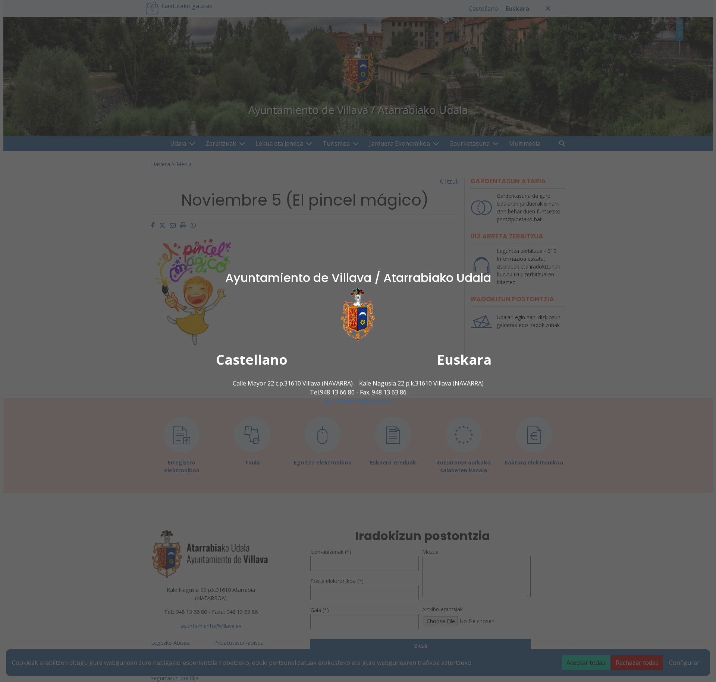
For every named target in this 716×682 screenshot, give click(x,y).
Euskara (464, 359)
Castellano (252, 359)
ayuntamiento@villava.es (358, 401)
